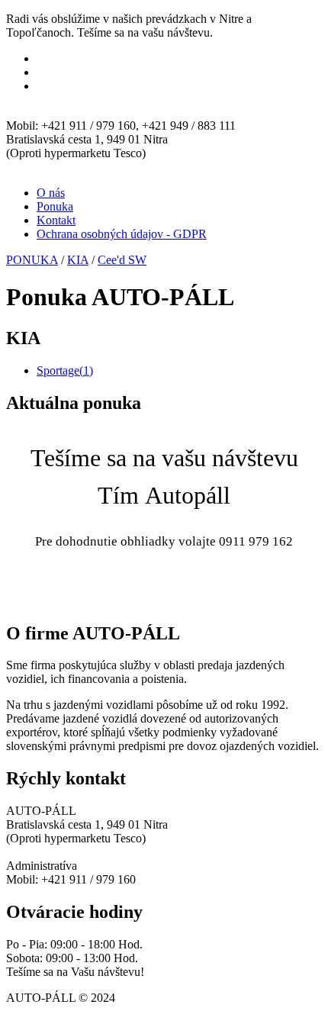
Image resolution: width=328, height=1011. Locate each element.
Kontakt (56, 220)
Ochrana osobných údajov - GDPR (122, 233)
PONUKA (32, 259)
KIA (77, 259)
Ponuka (55, 206)
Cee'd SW (122, 259)
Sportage (65, 370)
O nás (51, 192)
